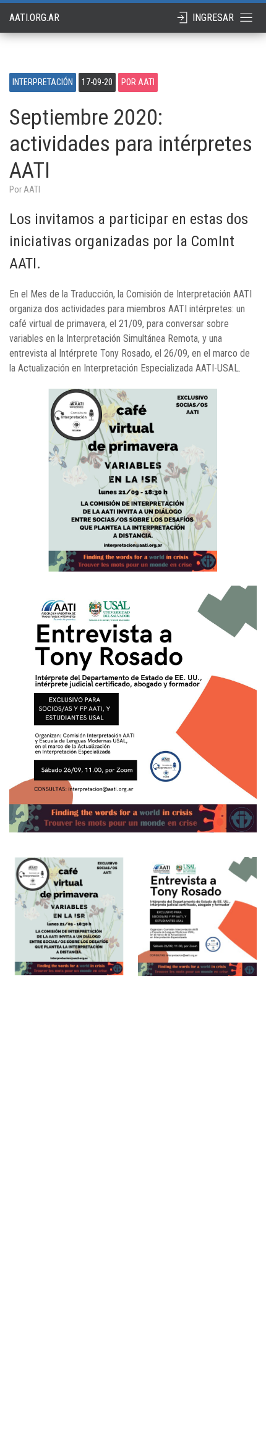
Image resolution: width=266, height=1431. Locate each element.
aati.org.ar (34, 17)
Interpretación (42, 82)
